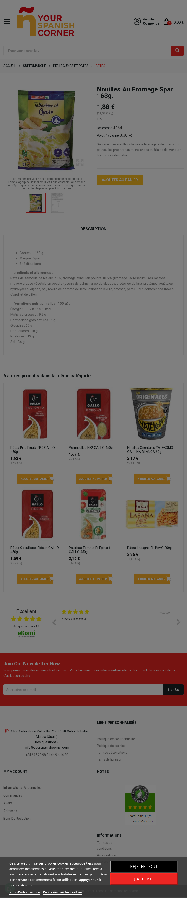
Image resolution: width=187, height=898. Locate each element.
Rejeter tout (144, 866)
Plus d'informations (24, 892)
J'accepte (144, 879)
